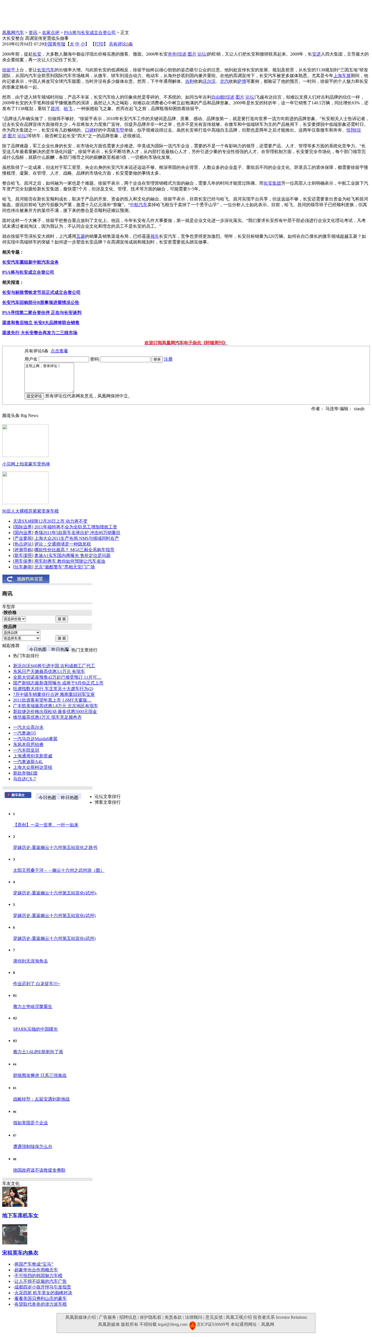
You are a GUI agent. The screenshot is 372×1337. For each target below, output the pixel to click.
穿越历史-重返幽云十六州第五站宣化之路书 (55, 847)
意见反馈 (214, 1317)
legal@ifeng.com (172, 1324)
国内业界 (23, 532)
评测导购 (23, 549)
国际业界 (23, 527)
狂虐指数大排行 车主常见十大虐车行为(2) (53, 688)
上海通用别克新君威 (32, 756)
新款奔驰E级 (25, 773)
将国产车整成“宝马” (33, 1264)
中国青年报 (54, 44)
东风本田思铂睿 (28, 744)
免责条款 (173, 1317)
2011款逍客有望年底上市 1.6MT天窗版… (52, 700)
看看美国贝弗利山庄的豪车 (40, 1298)
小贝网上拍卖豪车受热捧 (26, 464)
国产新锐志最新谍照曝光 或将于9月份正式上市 (58, 683)
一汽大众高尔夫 (28, 727)
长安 (37, 54)
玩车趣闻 (23, 567)
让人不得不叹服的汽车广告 (40, 1281)
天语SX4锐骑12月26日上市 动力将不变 (50, 521)
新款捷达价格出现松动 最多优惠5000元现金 (55, 711)
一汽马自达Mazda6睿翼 (35, 738)
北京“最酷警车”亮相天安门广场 (64, 567)
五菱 (80, 236)
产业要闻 (23, 538)
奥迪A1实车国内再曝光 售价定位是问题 (72, 555)
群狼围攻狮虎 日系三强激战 (39, 1075)
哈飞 (68, 108)
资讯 (33, 32)
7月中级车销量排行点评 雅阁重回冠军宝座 (54, 694)
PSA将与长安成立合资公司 (90, 32)
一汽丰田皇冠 (26, 750)
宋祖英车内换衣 (20, 1253)
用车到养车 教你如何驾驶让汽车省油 (69, 561)
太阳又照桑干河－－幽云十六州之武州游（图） (59, 870)
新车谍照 (23, 555)
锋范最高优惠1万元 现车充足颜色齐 (47, 717)
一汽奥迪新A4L (28, 761)
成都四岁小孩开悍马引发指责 (42, 1287)
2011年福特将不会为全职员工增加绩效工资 (75, 527)
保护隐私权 (150, 1317)
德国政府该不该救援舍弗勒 (39, 1170)
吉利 (189, 81)
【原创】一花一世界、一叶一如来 (45, 825)
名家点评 (50, 32)
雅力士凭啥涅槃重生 (32, 1006)
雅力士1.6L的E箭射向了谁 (38, 1051)
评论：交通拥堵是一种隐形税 (62, 544)
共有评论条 (121, 44)
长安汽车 (45, 70)
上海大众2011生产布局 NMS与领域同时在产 (76, 538)
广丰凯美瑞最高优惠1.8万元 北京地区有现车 (55, 705)
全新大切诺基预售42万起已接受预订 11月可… (57, 677)
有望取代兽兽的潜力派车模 (40, 1304)
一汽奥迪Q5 (24, 733)
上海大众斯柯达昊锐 (32, 767)
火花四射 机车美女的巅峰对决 (43, 1292)
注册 (168, 359)
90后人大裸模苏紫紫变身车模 (30, 511)
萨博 (241, 81)
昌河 (55, 108)
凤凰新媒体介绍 (80, 1317)
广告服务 (107, 1317)
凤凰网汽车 (13, 32)
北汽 (224, 81)
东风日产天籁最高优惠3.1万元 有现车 (49, 671)
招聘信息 (128, 1317)
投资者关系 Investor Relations (280, 1317)
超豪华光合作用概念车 (36, 1270)
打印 (99, 44)
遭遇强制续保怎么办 (32, 1146)
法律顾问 (193, 1317)
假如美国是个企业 (30, 1122)
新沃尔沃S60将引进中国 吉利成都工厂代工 (54, 665)
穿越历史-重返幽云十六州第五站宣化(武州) (54, 915)
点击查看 (59, 351)
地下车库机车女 (20, 1215)
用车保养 (23, 561)
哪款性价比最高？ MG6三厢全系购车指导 (74, 549)
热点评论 (23, 544)
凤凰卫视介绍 (239, 1317)
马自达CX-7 (24, 778)
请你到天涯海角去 (30, 961)
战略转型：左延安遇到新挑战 (41, 1099)
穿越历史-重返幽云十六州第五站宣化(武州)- (55, 893)
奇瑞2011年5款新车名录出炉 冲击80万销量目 (77, 532)
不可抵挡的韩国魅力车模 (38, 1275)
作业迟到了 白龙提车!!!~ (36, 983)
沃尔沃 (209, 81)
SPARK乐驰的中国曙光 (35, 1029)
